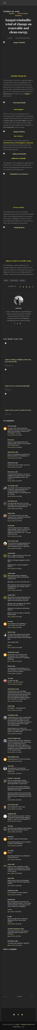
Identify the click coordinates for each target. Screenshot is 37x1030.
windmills (10, 934)
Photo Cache (11, 541)
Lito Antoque (11, 804)
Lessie (9, 525)
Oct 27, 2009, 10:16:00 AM (15, 684)
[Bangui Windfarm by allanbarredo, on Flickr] (18, 132)
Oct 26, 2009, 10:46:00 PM (15, 508)
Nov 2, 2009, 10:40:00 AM (15, 873)
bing (9, 836)
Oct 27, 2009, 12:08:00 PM (15, 701)
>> (31, 996)
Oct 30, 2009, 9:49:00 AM (15, 831)
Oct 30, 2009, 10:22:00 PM (15, 845)
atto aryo (10, 426)
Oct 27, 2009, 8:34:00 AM (15, 590)
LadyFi (9, 706)
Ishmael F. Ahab (12, 778)
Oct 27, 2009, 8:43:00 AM (15, 627)
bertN (9, 878)
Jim (9, 678)
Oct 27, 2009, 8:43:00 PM (15, 733)
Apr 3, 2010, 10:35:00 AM (14, 911)
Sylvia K (10, 632)
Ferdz (9, 439)
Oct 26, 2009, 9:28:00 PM (15, 480)
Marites (10, 666)
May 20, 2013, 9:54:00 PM (15, 945)
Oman (9, 864)
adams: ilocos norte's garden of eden (18, 410)
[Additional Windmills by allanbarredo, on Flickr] (18, 154)
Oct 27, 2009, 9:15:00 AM (14, 661)
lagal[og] (10, 813)
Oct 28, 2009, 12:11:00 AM (14, 752)
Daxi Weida (11, 501)
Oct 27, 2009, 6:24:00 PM (15, 710)
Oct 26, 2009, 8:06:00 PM (15, 467)
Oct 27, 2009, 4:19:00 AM (14, 536)
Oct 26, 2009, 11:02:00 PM (15, 520)
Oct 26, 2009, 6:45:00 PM (15, 458)
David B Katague (12, 738)
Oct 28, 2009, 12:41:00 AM (15, 761)
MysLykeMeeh (12, 757)
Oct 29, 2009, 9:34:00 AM (15, 809)
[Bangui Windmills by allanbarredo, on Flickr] (18, 57)
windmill (18, 15)
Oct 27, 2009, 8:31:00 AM (14, 568)
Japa (9, 766)
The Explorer (11, 715)
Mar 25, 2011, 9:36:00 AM (14, 924)
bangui (12, 13)
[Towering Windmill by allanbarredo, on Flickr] (18, 103)
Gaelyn (10, 513)
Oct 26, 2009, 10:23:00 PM (15, 496)
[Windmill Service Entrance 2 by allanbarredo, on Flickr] (18, 188)
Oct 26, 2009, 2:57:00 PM (15, 435)
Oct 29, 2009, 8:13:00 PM (14, 821)
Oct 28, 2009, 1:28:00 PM (14, 800)
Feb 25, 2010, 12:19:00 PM (14, 894)
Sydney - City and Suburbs (15, 682)
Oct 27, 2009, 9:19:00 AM (14, 673)
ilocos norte (23, 13)
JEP (9, 826)
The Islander (11, 485)
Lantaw (10, 553)
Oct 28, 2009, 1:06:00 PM (14, 773)
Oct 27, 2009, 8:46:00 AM (15, 647)
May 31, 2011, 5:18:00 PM (14, 936)
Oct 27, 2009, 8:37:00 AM (15, 616)
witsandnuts (11, 452)
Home (19, 996)
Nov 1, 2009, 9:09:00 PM (14, 859)
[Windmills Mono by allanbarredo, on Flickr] (18, 242)
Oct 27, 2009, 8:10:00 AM (14, 548)
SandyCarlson (12, 652)
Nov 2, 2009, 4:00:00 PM (14, 885)
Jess (9, 850)
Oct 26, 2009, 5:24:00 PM (15, 447)
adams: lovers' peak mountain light (17, 386)
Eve (9, 621)
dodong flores (12, 689)
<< (6, 996)
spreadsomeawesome (14, 928)
